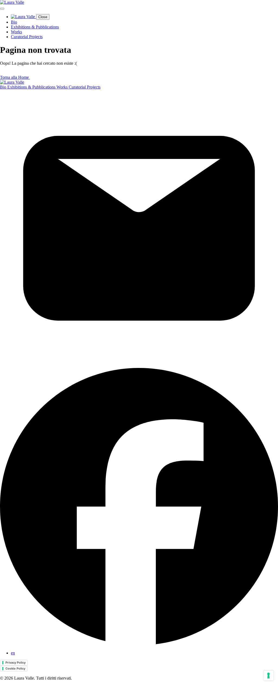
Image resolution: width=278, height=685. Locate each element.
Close (42, 17)
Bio (14, 22)
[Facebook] (139, 643)
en (13, 653)
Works (16, 32)
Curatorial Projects (27, 36)
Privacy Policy (15, 662)
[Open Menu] (2, 8)
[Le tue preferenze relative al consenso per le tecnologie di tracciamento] (268, 675)
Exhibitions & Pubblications (35, 27)
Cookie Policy (15, 668)
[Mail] (139, 365)
